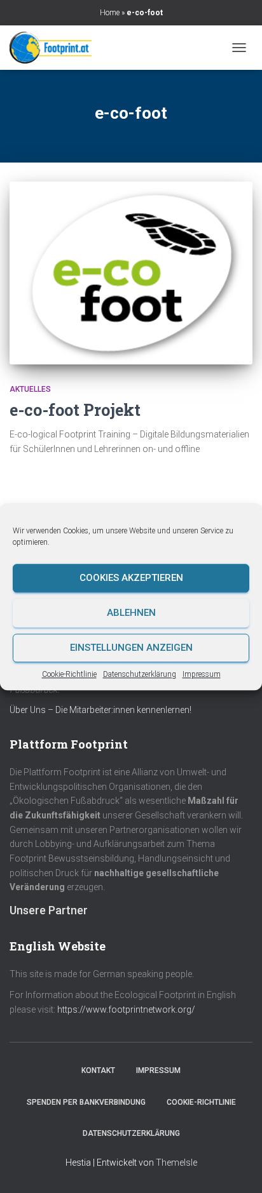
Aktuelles (30, 389)
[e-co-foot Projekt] (131, 273)
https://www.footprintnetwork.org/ (126, 1009)
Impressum (202, 674)
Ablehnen (131, 612)
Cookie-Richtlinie (69, 674)
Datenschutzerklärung (139, 674)
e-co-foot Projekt (75, 409)
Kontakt (98, 1070)
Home (110, 12)
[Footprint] (56, 47)
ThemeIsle (176, 1162)
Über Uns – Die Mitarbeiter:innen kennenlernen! (100, 710)
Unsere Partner (49, 910)
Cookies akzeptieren (131, 577)
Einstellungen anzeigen (131, 647)
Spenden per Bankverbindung (86, 1102)
